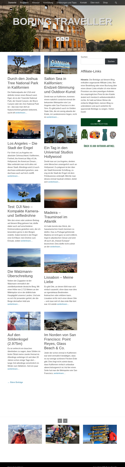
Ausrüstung (48, 3)
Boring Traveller (62, 21)
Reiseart (36, 3)
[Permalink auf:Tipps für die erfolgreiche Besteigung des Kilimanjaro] (100, 434)
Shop (105, 3)
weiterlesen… (21, 113)
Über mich (94, 3)
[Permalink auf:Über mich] (25, 434)
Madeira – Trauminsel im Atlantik (55, 217)
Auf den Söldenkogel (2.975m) (18, 339)
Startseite (12, 3)
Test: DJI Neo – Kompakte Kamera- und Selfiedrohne (23, 211)
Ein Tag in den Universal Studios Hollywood (58, 152)
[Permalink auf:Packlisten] (62, 434)
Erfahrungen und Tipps (67, 3)
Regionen (24, 3)
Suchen (84, 57)
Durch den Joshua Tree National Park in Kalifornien (23, 83)
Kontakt (83, 3)
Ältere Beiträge (15, 382)
